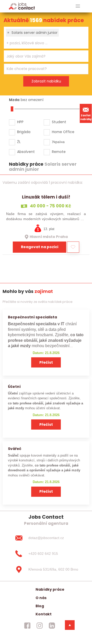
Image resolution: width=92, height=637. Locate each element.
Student (59, 121)
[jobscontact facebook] (27, 625)
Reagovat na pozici (39, 246)
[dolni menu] (70, 625)
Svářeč (14, 448)
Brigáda (23, 131)
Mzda (14, 99)
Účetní (14, 386)
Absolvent (26, 151)
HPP (20, 121)
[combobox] (46, 38)
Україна (58, 141)
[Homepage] (22, 6)
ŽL (19, 141)
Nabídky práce (50, 589)
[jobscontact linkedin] (52, 625)
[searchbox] (42, 43)
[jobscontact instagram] (39, 625)
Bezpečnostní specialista (32, 317)
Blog (40, 605)
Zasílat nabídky (85, 117)
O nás (41, 597)
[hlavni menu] (77, 6)
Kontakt (44, 614)
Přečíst (46, 362)
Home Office (63, 131)
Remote (59, 151)
